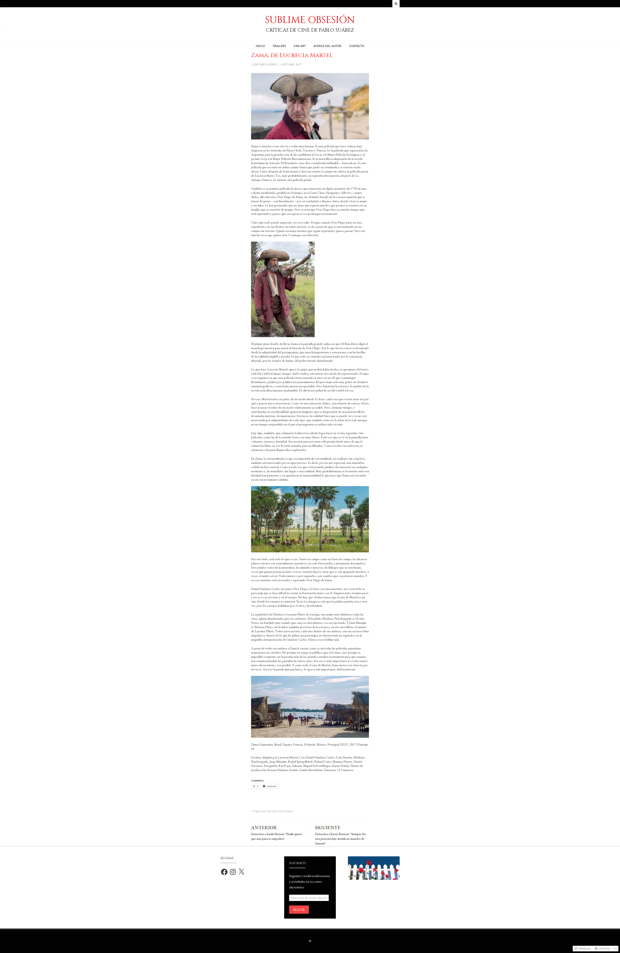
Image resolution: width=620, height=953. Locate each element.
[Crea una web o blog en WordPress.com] (310, 941)
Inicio (260, 46)
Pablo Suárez (267, 64)
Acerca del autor (327, 46)
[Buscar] (396, 3)
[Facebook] (224, 872)
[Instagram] (233, 872)
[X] (241, 872)
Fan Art (300, 46)
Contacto (356, 46)
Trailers (279, 46)
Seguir (299, 909)
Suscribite (297, 863)
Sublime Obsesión (310, 20)
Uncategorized (282, 811)
